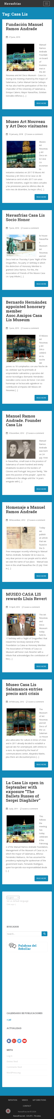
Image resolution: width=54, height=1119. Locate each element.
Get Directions (39, 1100)
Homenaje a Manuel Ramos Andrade (25, 509)
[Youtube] (24, 1040)
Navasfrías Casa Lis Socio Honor (25, 217)
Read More (41, 103)
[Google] (14, 1040)
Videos (25, 1100)
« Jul (9, 1019)
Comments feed (14, 1067)
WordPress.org (13, 1072)
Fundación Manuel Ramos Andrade (24, 26)
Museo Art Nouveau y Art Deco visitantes (27, 124)
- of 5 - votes (27, 1116)
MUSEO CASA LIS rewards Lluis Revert (26, 596)
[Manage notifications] (8, 1111)
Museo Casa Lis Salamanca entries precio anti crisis (24, 689)
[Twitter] (19, 1040)
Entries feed (12, 1061)
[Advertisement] (27, 913)
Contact (27, 1106)
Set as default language (18, 901)
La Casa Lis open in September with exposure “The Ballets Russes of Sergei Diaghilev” (25, 791)
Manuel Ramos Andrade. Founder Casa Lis (23, 420)
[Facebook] (9, 1040)
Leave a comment (35, 134)
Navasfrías (12, 3)
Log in (9, 1055)
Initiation (12, 1100)
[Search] (44, 933)
